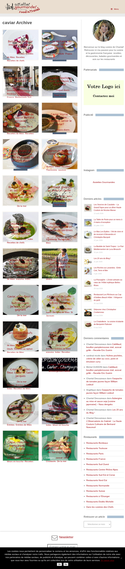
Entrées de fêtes (64, 309)
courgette (21, 126)
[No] (121, 558)
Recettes (20, 57)
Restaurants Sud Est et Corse (100, 475)
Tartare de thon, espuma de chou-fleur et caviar (59, 336)
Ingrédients (51, 239)
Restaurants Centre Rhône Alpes (102, 469)
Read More (59, 95)
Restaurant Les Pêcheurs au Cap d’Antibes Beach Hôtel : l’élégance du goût (108, 297)
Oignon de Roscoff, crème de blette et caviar (59, 154)
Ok (59, 564)
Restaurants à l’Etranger (98, 496)
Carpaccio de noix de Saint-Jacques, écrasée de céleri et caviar (20, 410)
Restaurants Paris (95, 453)
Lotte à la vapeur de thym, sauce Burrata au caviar (20, 117)
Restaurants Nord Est (96, 480)
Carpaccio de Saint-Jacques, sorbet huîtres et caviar (59, 300)
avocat (59, 457)
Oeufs (10, 349)
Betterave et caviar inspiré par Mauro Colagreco (20, 44)
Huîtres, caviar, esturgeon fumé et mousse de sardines (59, 227)
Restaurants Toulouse (96, 448)
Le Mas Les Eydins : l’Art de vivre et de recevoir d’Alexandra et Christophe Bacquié (108, 234)
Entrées (21, 53)
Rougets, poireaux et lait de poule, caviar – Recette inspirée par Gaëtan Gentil (20, 193)
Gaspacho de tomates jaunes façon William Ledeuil (104, 381)
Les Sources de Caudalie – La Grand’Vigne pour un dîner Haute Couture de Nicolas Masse (107, 207)
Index (14, 130)
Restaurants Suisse (95, 491)
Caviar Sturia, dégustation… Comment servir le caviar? (59, 119)
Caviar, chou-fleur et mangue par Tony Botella (20, 445)
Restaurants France (95, 459)
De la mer (21, 206)
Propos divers (62, 90)
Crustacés (51, 461)
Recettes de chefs (15, 60)
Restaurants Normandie (97, 485)
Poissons (22, 130)
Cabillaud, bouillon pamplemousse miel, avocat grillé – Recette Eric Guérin (104, 347)
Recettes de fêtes (15, 133)
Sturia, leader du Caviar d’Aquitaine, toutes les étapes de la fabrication (20, 155)
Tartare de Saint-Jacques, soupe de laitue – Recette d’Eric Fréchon (20, 228)
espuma (20, 279)
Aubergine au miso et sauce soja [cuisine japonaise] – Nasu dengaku (104, 401)
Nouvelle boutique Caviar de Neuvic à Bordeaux (59, 81)
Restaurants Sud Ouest (97, 464)
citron (66, 457)
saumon (62, 170)
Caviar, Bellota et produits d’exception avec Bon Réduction (59, 369)
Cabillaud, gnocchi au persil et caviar (59, 188)
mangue (26, 458)
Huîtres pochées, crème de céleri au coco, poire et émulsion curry (104, 358)
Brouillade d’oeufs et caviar (20, 334)
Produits (60, 53)
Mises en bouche (61, 425)
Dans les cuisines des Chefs (99, 507)
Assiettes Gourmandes (104, 182)
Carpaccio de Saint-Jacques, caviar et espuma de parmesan (20, 265)
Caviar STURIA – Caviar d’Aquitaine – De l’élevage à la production (59, 265)
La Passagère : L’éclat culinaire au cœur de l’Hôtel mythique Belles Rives (108, 282)
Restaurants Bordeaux (97, 443)
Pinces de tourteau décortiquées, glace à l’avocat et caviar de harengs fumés (59, 447)
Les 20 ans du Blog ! (102, 258)
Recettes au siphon (23, 349)
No (66, 564)
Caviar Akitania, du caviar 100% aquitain (59, 44)
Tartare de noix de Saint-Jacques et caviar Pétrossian (59, 409)
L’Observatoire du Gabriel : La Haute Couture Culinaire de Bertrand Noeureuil (104, 424)
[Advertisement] (104, 141)
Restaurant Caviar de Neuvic (20, 79)
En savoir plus (107, 560)
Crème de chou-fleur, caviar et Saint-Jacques (20, 372)
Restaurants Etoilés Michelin (100, 501)
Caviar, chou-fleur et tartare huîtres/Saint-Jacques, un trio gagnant (20, 303)
